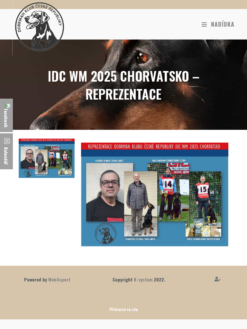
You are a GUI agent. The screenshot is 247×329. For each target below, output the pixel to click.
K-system (143, 279)
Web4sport (59, 279)
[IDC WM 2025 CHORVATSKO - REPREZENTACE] (47, 157)
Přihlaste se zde (123, 309)
